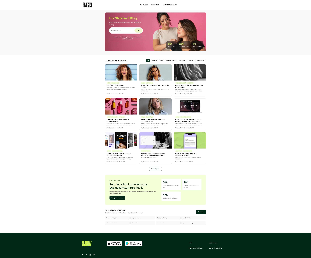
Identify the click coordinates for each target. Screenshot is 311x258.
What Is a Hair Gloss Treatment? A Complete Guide (153, 120)
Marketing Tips (200, 60)
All (148, 60)
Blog (177, 117)
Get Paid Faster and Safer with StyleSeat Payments (185, 154)
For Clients (144, 5)
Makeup (191, 60)
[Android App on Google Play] (133, 243)
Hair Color (149, 83)
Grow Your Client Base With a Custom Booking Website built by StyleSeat (188, 120)
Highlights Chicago (162, 218)
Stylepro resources (195, 248)
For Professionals (170, 5)
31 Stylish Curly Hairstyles (115, 85)
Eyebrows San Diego (188, 223)
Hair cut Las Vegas (111, 218)
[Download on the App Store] (114, 243)
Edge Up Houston (136, 218)
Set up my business (117, 198)
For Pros (154, 60)
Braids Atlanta (187, 218)
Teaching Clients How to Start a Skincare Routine (118, 120)
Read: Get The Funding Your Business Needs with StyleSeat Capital (127, 38)
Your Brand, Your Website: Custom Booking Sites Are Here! (119, 154)
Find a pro (201, 212)
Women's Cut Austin (111, 223)
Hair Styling (182, 60)
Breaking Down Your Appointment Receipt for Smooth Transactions (153, 154)
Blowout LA (135, 223)
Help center (213, 243)
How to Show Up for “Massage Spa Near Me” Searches (189, 86)
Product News (146, 151)
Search (139, 30)
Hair (161, 60)
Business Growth (170, 60)
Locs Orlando (160, 223)
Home (190, 243)
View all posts (155, 169)
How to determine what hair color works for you (155, 86)
